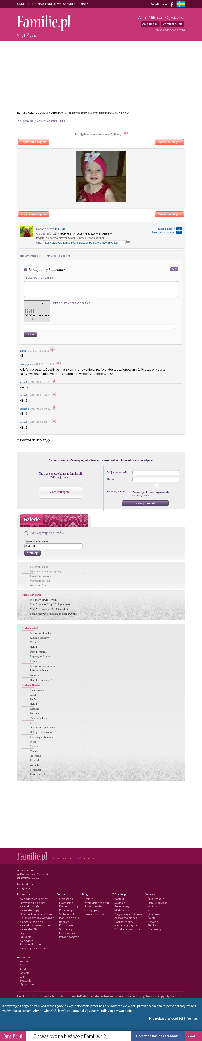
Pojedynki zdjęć (39, 566)
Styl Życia (154, 925)
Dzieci (33, 647)
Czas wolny (155, 929)
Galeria (32, 113)
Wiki (22, 976)
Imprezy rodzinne (40, 656)
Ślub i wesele (37, 689)
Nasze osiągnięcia (125, 925)
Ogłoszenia (66, 898)
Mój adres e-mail (117, 472)
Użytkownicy (67, 933)
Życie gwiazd (37, 774)
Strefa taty (65, 929)
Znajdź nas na (160, 4)
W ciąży (152, 906)
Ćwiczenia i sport (39, 718)
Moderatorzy (122, 910)
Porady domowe (69, 936)
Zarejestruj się (172, 24)
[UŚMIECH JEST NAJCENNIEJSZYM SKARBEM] (101, 201)
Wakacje (34, 765)
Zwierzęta (35, 769)
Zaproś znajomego (125, 917)
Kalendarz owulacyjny (34, 898)
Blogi (23, 965)
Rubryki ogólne (68, 910)
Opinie (88, 898)
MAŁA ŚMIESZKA (51, 113)
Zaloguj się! (150, 24)
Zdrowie (153, 921)
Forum (24, 961)
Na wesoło (36, 755)
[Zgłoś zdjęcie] (125, 134)
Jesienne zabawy (39, 670)
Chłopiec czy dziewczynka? (37, 917)
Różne (33, 661)
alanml (23, 350)
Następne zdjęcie (169, 142)
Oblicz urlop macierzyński (36, 914)
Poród (33, 699)
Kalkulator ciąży (30, 910)
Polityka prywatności (127, 929)
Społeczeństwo (93, 906)
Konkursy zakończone (42, 665)
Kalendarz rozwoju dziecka (36, 925)
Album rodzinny (39, 637)
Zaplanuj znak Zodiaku (34, 948)
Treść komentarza (38, 277)
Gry (22, 933)
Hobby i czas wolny (41, 732)
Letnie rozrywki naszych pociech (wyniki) (54, 613)
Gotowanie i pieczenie (42, 727)
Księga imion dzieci (32, 921)
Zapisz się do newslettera (169, 30)
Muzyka (34, 750)
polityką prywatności (116, 1011)
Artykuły (25, 969)
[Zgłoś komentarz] (52, 350)
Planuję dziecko (69, 917)
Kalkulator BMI (29, 929)
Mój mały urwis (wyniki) (44, 599)
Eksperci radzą (68, 906)
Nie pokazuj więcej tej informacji (174, 1018)
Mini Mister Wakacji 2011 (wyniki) (50, 604)
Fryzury (34, 722)
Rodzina (34, 708)
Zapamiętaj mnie (116, 491)
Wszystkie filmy (39, 585)
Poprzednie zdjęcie (34, 142)
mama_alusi (26, 364)
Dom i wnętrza (38, 651)
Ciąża (33, 642)
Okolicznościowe (95, 914)
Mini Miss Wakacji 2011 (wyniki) (49, 609)
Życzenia (25, 980)
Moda (33, 741)
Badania (34, 713)
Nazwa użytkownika (36, 540)
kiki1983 (61, 229)
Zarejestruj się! (60, 492)
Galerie (25, 972)
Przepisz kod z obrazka (71, 303)
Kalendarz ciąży (30, 906)
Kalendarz (26, 940)
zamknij (194, 1036)
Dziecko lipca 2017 (41, 679)
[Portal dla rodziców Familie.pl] (43, 29)
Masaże (34, 746)
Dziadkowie (66, 925)
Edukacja (25, 936)
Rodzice (64, 921)
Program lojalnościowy (128, 914)
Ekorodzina (66, 902)
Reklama (119, 902)
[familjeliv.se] (180, 4)
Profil (21, 113)
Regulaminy (121, 906)
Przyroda (35, 760)
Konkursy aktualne (40, 632)
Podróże (34, 675)
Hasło (110, 479)
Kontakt (119, 898)
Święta (152, 917)
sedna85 (24, 381)
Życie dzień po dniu (96, 902)
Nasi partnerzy (123, 921)
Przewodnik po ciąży (32, 902)
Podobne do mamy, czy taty (46, 571)
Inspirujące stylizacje (41, 736)
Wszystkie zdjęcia (40, 580)
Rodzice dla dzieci (31, 944)
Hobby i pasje (92, 910)
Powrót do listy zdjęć (35, 440)
